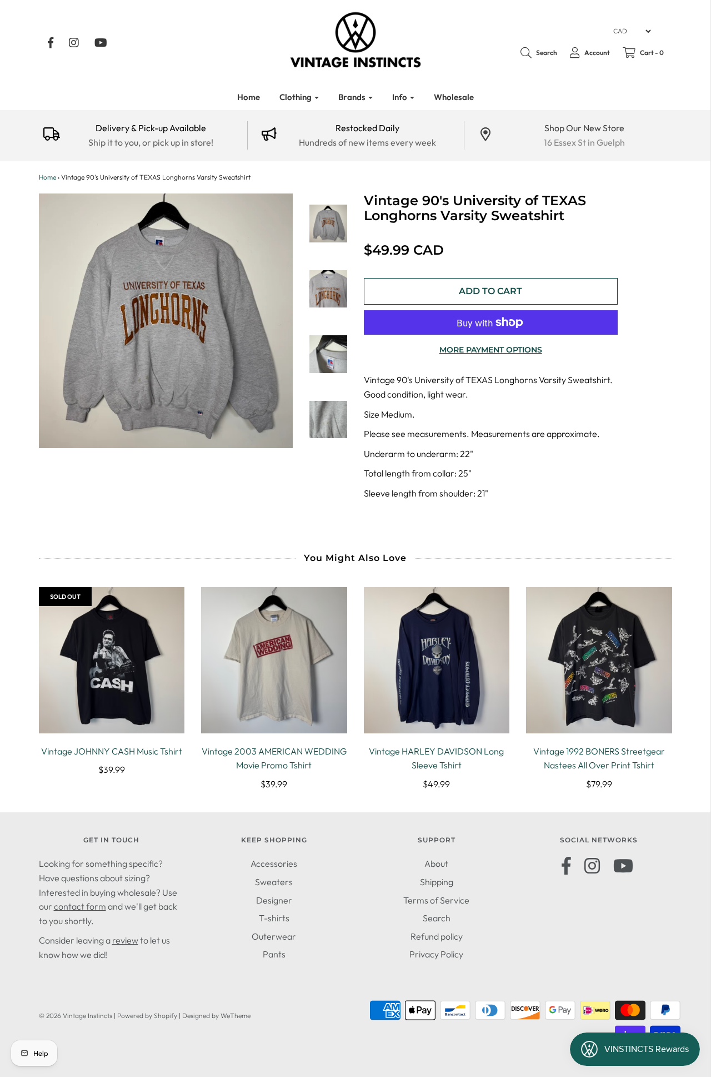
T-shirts (274, 918)
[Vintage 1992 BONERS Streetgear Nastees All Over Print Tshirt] (599, 660)
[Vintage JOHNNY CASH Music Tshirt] (112, 660)
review (125, 940)
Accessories (274, 863)
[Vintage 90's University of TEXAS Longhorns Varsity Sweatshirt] (328, 223)
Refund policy (436, 936)
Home (248, 97)
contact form (80, 906)
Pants (274, 954)
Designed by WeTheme (216, 1015)
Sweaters (274, 881)
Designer (274, 900)
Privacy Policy (436, 954)
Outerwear (274, 936)
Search (436, 918)
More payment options (490, 350)
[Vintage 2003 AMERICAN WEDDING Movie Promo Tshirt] (274, 660)
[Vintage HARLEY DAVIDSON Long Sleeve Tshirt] (437, 660)
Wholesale (454, 97)
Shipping (436, 881)
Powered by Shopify (147, 1015)
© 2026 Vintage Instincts (75, 1015)
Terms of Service (436, 900)
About (436, 863)
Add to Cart (490, 291)
